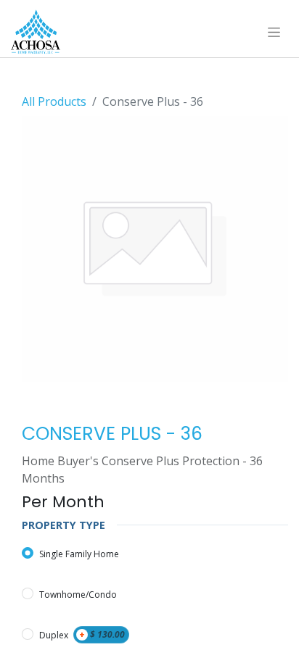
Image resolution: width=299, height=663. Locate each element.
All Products (54, 101)
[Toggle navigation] (274, 31)
